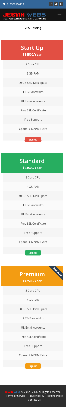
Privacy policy (36, 395)
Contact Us (34, 399)
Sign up (33, 139)
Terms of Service (15, 395)
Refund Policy (55, 395)
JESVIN (13, 392)
